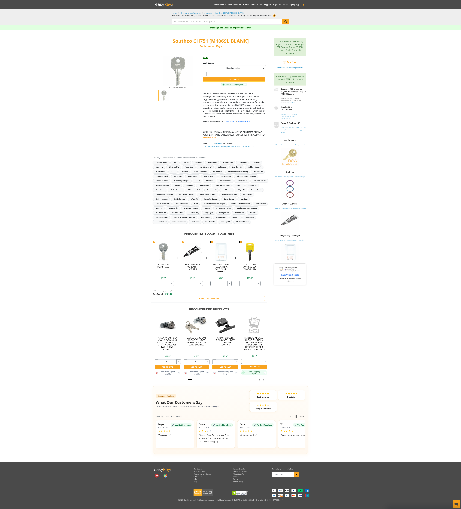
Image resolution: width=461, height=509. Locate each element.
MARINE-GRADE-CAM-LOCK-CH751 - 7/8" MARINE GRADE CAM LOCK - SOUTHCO (196, 341)
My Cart (291, 62)
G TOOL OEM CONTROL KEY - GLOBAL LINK (250, 266)
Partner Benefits (239, 469)
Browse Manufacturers (252, 4)
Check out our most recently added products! (290, 145)
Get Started (198, 469)
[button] (175, 434)
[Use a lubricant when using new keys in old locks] (290, 220)
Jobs (195, 479)
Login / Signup (289, 4)
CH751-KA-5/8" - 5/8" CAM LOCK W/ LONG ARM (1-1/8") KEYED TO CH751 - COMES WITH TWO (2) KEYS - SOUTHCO (167, 344)
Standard (230, 121)
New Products (220, 4)
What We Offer (234, 4)
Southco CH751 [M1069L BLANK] (229, 13)
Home (174, 13)
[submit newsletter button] (296, 474)
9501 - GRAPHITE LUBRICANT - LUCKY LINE (192, 266)
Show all (300, 416)
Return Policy (238, 481)
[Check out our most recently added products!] (290, 157)
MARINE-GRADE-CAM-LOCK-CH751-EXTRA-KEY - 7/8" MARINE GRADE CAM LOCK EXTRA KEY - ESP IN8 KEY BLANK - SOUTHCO (254, 344)
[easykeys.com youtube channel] (157, 475)
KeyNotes (277, 4)
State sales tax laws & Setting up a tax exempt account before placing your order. (293, 130)
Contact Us (198, 476)
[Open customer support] (456, 504)
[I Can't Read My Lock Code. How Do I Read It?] (290, 252)
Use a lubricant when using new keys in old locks (290, 208)
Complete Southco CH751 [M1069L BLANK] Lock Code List (229, 146)
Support (267, 4)
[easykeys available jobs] (203, 493)
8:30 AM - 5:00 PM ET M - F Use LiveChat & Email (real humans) (289, 116)
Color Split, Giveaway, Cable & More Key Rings (290, 176)
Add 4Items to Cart (209, 298)
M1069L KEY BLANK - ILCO (163, 265)
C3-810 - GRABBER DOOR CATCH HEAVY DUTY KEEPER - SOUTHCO (225, 341)
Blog (195, 481)
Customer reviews (240, 471)
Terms (235, 479)
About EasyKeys (239, 474)
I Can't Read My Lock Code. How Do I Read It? (290, 240)
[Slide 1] (190, 379)
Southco (208, 13)
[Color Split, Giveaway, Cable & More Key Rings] (290, 189)
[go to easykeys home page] (162, 470)
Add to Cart (234, 79)
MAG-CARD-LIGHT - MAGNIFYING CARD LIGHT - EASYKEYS (221, 268)
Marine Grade (243, 121)
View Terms (292, 103)
